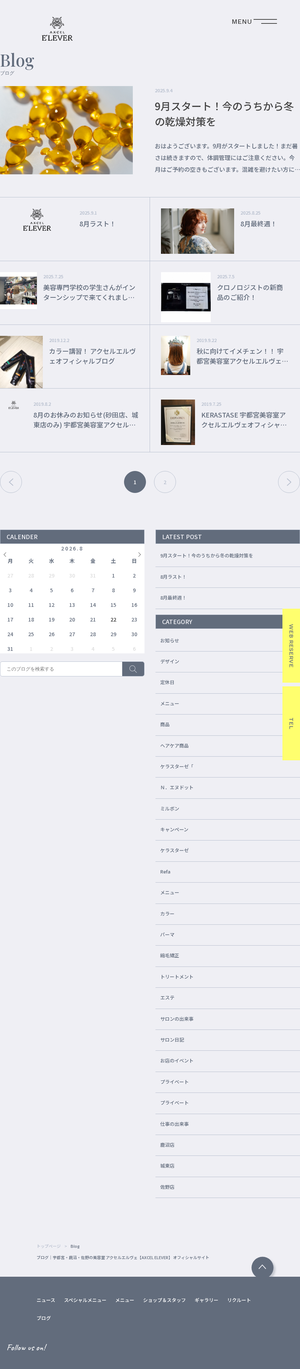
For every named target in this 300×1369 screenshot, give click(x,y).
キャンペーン (174, 829)
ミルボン (169, 808)
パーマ (167, 934)
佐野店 (167, 1186)
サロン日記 (172, 1039)
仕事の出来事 (174, 1123)
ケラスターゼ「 (177, 766)
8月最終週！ (173, 597)
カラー (167, 913)
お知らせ (169, 640)
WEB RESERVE (291, 646)
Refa (165, 871)
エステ (167, 997)
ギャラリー (206, 1299)
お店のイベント (177, 1060)
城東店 (167, 1165)
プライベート (174, 1081)
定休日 (167, 682)
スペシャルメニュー (85, 1299)
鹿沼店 (167, 1144)
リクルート (239, 1299)
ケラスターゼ (174, 850)
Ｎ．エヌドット (177, 787)
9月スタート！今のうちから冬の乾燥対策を (206, 555)
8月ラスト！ (173, 576)
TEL (291, 723)
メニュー (169, 703)
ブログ (44, 1317)
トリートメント (177, 976)
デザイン (169, 661)
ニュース (46, 1299)
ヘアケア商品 (174, 745)
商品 (165, 724)
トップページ (49, 1246)
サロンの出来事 (177, 1018)
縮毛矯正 (169, 955)
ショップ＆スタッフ (164, 1299)
